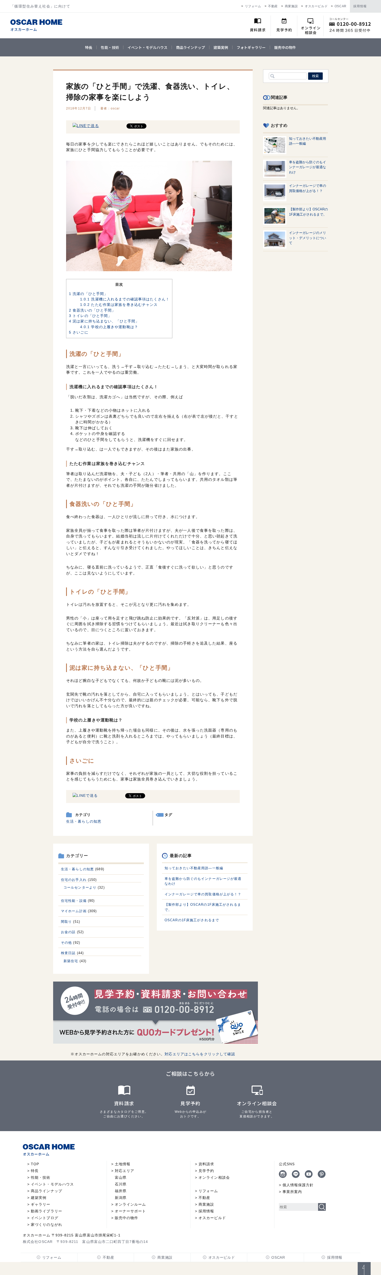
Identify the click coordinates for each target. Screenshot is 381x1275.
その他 (66, 943)
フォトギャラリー (251, 47)
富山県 (120, 1177)
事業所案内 (292, 1192)
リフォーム (253, 6)
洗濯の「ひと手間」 (88, 294)
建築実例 (221, 47)
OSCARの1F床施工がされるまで (192, 920)
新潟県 (120, 1198)
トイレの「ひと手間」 (90, 316)
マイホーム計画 (74, 911)
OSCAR (341, 6)
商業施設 (291, 6)
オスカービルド (316, 6)
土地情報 (122, 1164)
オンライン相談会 (214, 1177)
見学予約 (206, 1171)
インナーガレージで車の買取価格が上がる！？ (203, 894)
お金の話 (68, 932)
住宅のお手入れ (74, 880)
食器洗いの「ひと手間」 (92, 310)
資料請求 (206, 1164)
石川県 (120, 1184)
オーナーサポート (130, 1211)
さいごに (78, 332)
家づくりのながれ (46, 1224)
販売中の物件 (285, 47)
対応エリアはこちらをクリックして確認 (200, 1054)
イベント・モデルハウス (147, 47)
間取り (66, 922)
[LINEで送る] (86, 125)
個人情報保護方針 (298, 1185)
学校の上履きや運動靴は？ (109, 327)
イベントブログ (44, 1218)
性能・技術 (110, 47)
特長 (88, 47)
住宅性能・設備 (74, 901)
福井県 (120, 1191)
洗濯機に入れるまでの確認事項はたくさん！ (125, 299)
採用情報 (360, 6)
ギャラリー (41, 1204)
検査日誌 (68, 953)
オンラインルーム (130, 1204)
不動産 (273, 6)
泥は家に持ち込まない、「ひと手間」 (104, 321)
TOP (35, 1164)
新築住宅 (71, 961)
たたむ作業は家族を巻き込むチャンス (119, 305)
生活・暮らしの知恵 (83, 821)
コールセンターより (80, 887)
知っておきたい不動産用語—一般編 (194, 868)
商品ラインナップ (190, 47)
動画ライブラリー (46, 1211)
